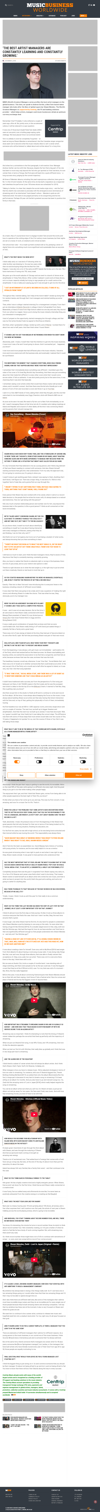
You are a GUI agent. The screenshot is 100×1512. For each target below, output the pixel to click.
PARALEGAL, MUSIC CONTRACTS (84, 207)
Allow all (79, 775)
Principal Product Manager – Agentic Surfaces (87, 177)
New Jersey (88, 218)
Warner (48, 325)
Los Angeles (72, 239)
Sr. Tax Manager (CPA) (85, 169)
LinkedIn (78, 1496)
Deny (21, 775)
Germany (84, 200)
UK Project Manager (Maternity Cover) (81, 225)
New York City (82, 163)
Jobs (73, 16)
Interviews (8, 1399)
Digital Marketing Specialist (78, 237)
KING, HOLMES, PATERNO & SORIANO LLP (87, 210)
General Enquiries (57, 1500)
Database (52, 16)
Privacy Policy (33, 1498)
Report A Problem (56, 1503)
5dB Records (78, 233)
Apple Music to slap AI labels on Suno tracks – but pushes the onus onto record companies (86, 294)
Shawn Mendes (41, 1399)
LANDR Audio (91, 163)
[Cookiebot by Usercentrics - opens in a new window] (83, 735)
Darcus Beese (9, 1143)
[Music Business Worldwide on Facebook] (89, 5)
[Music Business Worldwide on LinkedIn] (92, 5)
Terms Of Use (32, 1494)
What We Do (9, 1496)
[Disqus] (34, 1459)
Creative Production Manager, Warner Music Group (81, 244)
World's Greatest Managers (56, 1399)
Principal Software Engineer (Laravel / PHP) (81, 251)
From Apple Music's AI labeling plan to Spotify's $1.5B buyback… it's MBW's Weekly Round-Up (86, 310)
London (71, 227)
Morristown (81, 218)
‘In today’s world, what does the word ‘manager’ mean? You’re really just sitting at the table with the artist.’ (53, 1420)
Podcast (63, 16)
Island (5, 398)
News (15, 16)
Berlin (79, 200)
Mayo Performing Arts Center (86, 220)
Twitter (78, 1498)
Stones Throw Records (81, 227)
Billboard (37, 686)
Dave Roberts (61, 61)
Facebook (79, 1494)
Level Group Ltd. (89, 171)
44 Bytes (90, 1508)
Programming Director (85, 216)
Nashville (80, 171)
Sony (4, 618)
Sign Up (84, 283)
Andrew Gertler (29, 1399)
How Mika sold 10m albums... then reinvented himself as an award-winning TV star (86, 326)
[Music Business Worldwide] (50, 7)
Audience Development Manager (79, 231)
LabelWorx (78, 254)
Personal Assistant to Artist (87, 198)
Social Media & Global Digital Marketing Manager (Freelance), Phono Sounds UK (87, 189)
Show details (84, 769)
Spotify (80, 182)
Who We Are (9, 1494)
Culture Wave (81, 239)
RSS (77, 1500)
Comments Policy (34, 1496)
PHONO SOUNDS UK (83, 193)
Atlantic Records (23, 307)
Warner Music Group (74, 246)
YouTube (51, 389)
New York (80, 180)
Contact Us (54, 1494)
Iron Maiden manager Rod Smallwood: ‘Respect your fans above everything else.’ (20, 1419)
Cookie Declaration (35, 1500)
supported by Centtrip (28, 110)
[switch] (39, 761)
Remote (71, 254)
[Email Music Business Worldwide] (94, 5)
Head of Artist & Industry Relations (86, 160)
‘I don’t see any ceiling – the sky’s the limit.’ (19, 1425)
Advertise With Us (56, 1496)
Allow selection (50, 775)
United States (18, 1399)
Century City (81, 210)
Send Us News (55, 1498)
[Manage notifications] (95, 1501)
